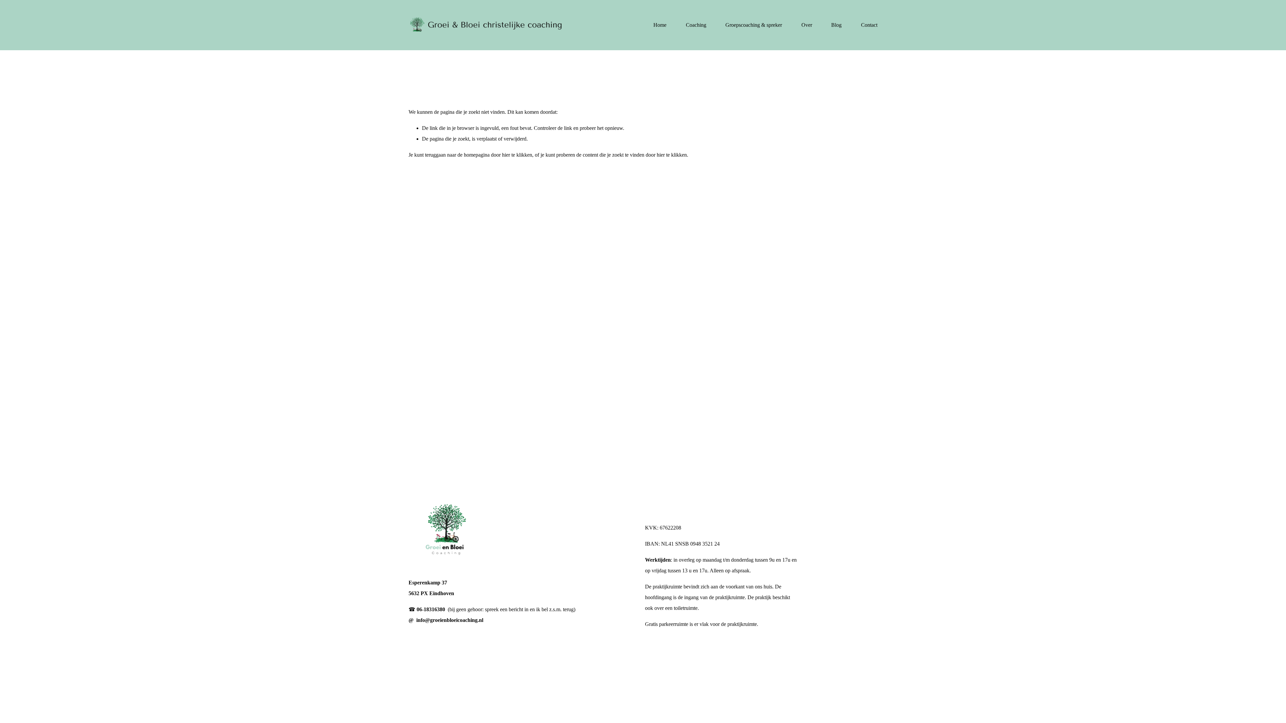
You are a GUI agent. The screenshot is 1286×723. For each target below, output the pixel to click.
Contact (869, 25)
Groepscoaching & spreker (753, 25)
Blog (836, 25)
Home (659, 25)
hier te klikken (517, 155)
